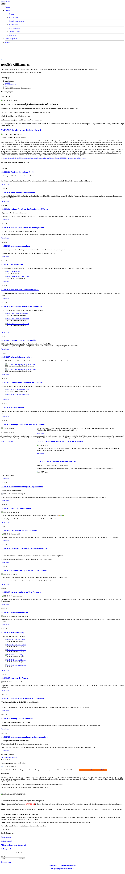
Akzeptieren (4, 441)
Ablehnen (11, 441)
